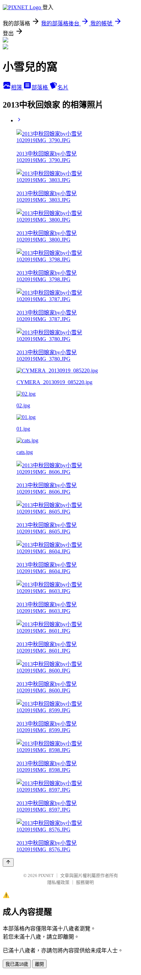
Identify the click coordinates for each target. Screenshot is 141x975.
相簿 (17, 87)
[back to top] (8, 862)
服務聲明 (85, 882)
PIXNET (46, 875)
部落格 (40, 87)
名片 (62, 87)
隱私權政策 (58, 882)
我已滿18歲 (16, 964)
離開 (39, 964)
